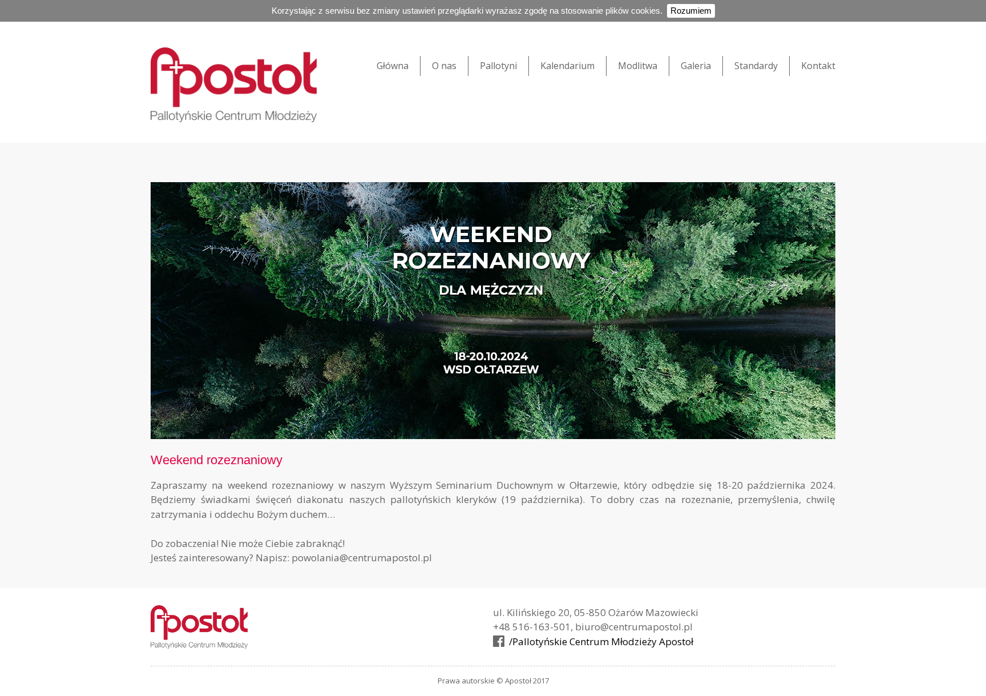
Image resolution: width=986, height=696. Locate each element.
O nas (444, 65)
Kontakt (818, 65)
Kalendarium (567, 65)
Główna (393, 65)
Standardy (756, 65)
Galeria (696, 65)
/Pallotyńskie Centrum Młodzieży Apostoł (601, 641)
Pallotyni (498, 65)
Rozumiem (691, 10)
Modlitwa (637, 65)
